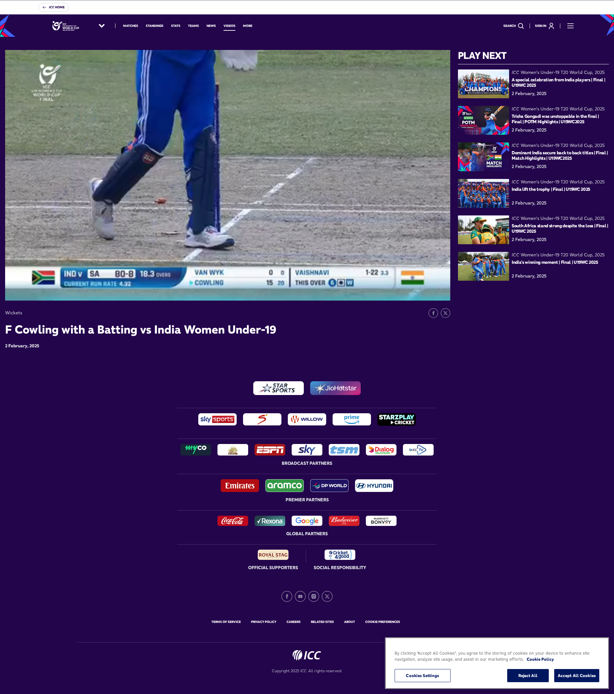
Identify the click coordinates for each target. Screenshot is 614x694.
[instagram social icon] (313, 596)
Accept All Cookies (577, 675)
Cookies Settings (422, 675)
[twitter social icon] (327, 596)
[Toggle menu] (570, 26)
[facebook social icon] (286, 596)
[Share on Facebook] (433, 313)
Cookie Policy (540, 659)
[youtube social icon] (300, 596)
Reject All (528, 675)
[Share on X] (445, 313)
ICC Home (57, 7)
